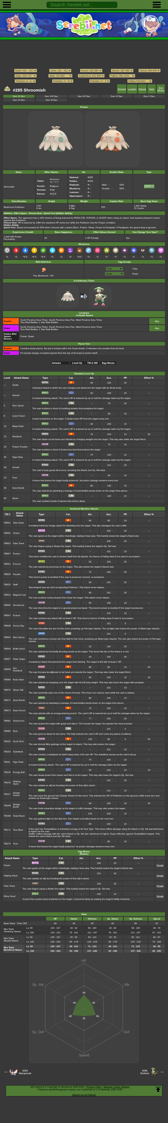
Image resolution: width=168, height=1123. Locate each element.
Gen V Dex (149, 96)
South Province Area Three (34, 320)
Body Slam (18, 679)
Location (132, 89)
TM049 (7, 625)
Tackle (15, 385)
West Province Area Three (89, 320)
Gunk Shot (18, 741)
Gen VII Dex (84, 96)
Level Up (77, 363)
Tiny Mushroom (40, 275)
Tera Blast (18, 830)
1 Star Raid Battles (48, 322)
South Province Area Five (62, 320)
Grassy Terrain (16, 794)
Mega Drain (18, 426)
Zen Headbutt (17, 669)
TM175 (7, 843)
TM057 (7, 659)
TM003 (7, 543)
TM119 (7, 772)
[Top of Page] (158, 1089)
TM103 (7, 751)
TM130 (7, 782)
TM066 (7, 679)
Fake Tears (18, 543)
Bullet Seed (19, 648)
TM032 (7, 584)
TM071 (7, 700)
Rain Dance (19, 637)
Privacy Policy (94, 1087)
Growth (15, 467)
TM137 (7, 794)
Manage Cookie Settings (117, 1087)
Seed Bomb (18, 488)
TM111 (7, 762)
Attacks (142, 89)
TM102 (7, 741)
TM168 (7, 816)
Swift (15, 584)
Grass (135, 273)
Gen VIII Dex (51, 96)
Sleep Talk (18, 690)
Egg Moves (161, 89)
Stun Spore (18, 405)
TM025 (7, 574)
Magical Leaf (19, 595)
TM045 (7, 605)
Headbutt (17, 436)
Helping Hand (17, 782)
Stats (151, 89)
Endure (16, 615)
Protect (16, 553)
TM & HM (92, 363)
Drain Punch (19, 710)
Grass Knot (18, 721)
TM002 (7, 533)
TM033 (7, 595)
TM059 (7, 669)
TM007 (7, 553)
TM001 (7, 523)
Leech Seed (18, 416)
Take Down (18, 523)
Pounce (17, 564)
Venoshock (18, 605)
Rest (15, 731)
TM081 (7, 721)
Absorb (15, 395)
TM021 (7, 564)
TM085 (7, 731)
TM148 (7, 805)
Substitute (18, 751)
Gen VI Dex (116, 96)
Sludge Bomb (16, 805)
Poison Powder (20, 447)
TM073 (7, 710)
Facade (17, 574)
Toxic (14, 477)
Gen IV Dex (19, 100)
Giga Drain (17, 457)
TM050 (7, 637)
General (122, 89)
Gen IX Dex (19, 96)
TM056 (7, 648)
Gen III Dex (51, 100)
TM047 (7, 615)
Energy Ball (18, 772)
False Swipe (19, 659)
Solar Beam (19, 816)
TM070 (7, 690)
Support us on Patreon (84, 1094)
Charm (16, 533)
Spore (15, 498)
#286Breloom (144, 1072)
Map (157, 321)
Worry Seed (10, 896)
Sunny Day (18, 625)
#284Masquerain (25, 1072)
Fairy (135, 268)
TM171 (7, 830)
